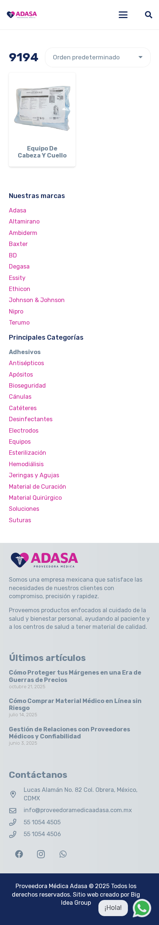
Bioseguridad (27, 385)
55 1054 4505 (42, 822)
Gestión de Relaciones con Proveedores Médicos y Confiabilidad (69, 733)
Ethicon (19, 288)
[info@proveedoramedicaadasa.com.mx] (16, 810)
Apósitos (21, 374)
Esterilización (27, 452)
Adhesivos (25, 352)
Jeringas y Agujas (34, 475)
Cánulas (20, 396)
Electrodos (23, 430)
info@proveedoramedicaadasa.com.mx (78, 810)
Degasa (19, 266)
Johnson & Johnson (37, 300)
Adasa (17, 210)
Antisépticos (26, 363)
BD (13, 255)
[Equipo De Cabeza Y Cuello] (42, 106)
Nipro (16, 311)
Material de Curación (37, 486)
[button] (123, 14)
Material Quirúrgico (35, 497)
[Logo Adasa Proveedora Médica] (22, 14)
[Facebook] (19, 854)
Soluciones (24, 508)
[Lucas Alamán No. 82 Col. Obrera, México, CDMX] (16, 794)
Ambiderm (23, 232)
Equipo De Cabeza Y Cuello (42, 152)
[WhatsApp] (63, 854)
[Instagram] (41, 854)
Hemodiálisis (26, 464)
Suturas (20, 520)
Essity (17, 277)
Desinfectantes (31, 419)
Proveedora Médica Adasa (51, 886)
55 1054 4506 (42, 834)
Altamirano (24, 221)
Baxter (18, 243)
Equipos (20, 441)
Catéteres (23, 408)
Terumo (19, 322)
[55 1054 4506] (16, 834)
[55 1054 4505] (16, 822)
